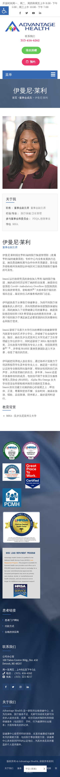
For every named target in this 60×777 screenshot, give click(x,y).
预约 (32, 61)
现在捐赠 (31, 50)
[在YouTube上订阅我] (33, 13)
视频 (49, 768)
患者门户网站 (12, 620)
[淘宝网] (20, 687)
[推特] (13, 687)
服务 (19, 768)
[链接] (27, 687)
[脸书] (5, 687)
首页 (14, 97)
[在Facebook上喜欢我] (20, 13)
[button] (4, 10)
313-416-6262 (30, 40)
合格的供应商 (12, 631)
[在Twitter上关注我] (26, 13)
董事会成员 (25, 97)
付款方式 (9, 626)
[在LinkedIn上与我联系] (40, 13)
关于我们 (9, 768)
